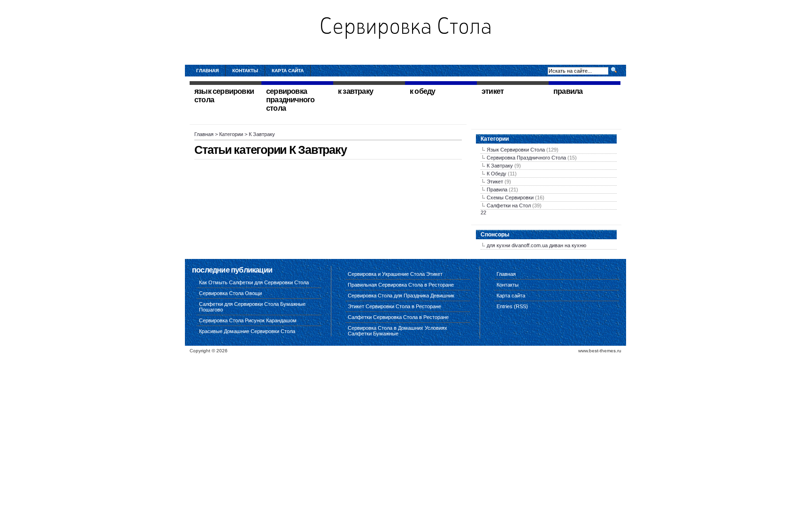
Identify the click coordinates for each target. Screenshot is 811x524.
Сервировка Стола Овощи (230, 293)
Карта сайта (288, 70)
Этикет (495, 181)
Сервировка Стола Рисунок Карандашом (248, 320)
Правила (497, 189)
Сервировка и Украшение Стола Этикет (395, 274)
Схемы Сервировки (510, 197)
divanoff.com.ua (530, 245)
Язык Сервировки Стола (516, 149)
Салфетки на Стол (509, 205)
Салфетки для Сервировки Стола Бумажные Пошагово (252, 306)
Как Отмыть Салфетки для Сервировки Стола (254, 282)
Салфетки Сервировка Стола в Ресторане (398, 317)
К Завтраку (500, 165)
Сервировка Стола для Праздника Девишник (401, 295)
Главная (207, 70)
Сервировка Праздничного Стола (526, 157)
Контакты (245, 70)
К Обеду (496, 173)
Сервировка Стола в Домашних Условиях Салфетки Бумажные (397, 330)
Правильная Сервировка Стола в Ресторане (401, 285)
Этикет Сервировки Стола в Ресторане (394, 306)
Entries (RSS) (512, 306)
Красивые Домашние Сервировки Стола (247, 331)
